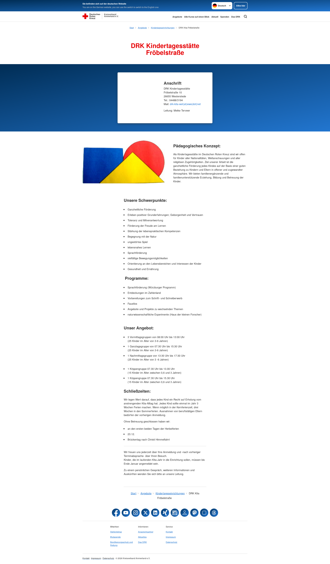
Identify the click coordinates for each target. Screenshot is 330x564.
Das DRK (235, 16)
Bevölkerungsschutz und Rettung (121, 544)
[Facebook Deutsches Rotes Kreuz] (116, 513)
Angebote (177, 16)
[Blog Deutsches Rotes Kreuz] (175, 513)
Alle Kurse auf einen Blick (196, 16)
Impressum (171, 536)
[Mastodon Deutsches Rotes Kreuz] (194, 513)
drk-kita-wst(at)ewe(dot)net (185, 104)
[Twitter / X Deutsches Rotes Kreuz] (145, 513)
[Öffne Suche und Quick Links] (245, 16)
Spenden (224, 16)
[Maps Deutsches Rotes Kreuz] (184, 513)
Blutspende (115, 536)
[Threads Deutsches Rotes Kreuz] (214, 513)
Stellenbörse (116, 531)
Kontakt (169, 531)
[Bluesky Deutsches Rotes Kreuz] (204, 513)
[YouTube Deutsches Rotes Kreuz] (126, 513)
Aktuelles (142, 536)
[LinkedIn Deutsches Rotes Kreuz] (155, 513)
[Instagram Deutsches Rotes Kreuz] (135, 513)
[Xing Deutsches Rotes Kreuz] (165, 513)
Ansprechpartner (145, 531)
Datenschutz (171, 542)
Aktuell (214, 16)
